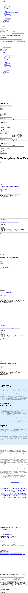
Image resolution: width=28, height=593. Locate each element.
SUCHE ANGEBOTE (4, 131)
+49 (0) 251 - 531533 (7, 47)
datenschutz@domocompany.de (6, 585)
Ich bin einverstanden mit (13, 33)
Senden (2, 587)
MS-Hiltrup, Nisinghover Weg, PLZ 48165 (9, 186)
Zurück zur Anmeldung (5, 41)
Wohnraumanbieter (6, 14)
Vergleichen (3, 592)
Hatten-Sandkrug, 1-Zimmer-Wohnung (8, 363)
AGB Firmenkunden (7, 533)
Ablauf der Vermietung (10, 15)
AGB (6, 7)
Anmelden (2, 29)
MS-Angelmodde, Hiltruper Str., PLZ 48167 (9, 222)
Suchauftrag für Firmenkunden (11, 12)
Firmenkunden (6, 8)
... (20, 230)
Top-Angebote (6, 21)
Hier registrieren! (13, 41)
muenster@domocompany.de (9, 45)
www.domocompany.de (5, 468)
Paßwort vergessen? (21, 41)
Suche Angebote (4, 152)
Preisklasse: (2, 127)
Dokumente (7, 19)
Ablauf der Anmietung (9, 4)
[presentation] (2, 107)
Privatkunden (5, 2)
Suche (4, 1)
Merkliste (4, 22)
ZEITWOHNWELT (15, 482)
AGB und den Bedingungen (18, 33)
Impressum (5, 529)
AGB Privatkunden (7, 531)
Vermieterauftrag (8, 18)
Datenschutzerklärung (7, 530)
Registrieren (3, 37)
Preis (14, 119)
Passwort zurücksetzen (17, 40)
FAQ (6, 5)
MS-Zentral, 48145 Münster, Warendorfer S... (10, 257)
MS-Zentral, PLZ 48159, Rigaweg (7, 292)
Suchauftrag (7, 6)
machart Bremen (17, 527)
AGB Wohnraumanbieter (8, 534)
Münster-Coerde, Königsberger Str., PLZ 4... (10, 328)
